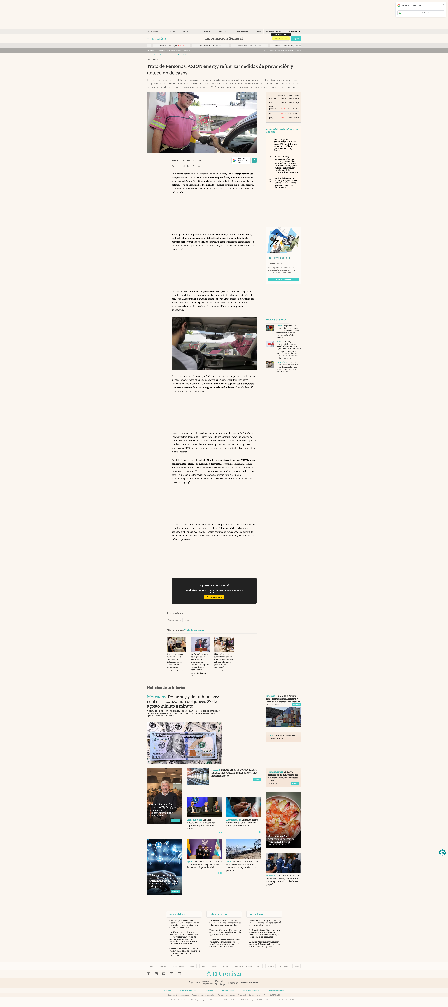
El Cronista (151, 55)
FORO (259, 32)
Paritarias (270, 966)
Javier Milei (205, 32)
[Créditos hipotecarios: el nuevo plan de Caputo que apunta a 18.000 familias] (204, 807)
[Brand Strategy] (220, 983)
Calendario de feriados (243, 966)
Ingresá (296, 39)
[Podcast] (233, 983)
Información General (167, 55)
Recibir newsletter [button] (284, 279)
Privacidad (242, 995)
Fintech (203, 966)
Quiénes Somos (228, 990)
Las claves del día (279, 257)
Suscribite (209, 990)
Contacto (167, 990)
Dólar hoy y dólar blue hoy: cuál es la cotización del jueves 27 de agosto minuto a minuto (210, 50)
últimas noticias (154, 32)
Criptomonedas (178, 966)
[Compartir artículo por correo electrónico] (194, 166)
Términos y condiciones (226, 995)
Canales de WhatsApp (188, 990)
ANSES (296, 966)
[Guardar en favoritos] (254, 160)
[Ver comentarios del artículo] (199, 166)
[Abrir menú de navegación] (148, 38)
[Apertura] (194, 983)
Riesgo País (223, 32)
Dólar (172, 32)
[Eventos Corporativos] (207, 983)
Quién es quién (242, 32)
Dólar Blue (163, 966)
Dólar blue (187, 32)
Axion (187, 620)
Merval (214, 966)
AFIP (259, 966)
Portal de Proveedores (251, 990)
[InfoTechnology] (249, 983)
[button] (442, 852)
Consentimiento (255, 995)
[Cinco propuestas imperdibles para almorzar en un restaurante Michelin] (283, 820)
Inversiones (284, 966)
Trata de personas (185, 55)
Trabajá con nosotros (276, 990)
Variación (281, 95)
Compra (296, 95)
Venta (290, 95)
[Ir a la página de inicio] (159, 38)
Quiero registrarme (214, 597)
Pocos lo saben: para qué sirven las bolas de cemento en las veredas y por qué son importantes (286, 182)
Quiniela (226, 966)
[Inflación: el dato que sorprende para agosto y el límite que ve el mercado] (243, 807)
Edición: (292, 31)
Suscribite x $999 (281, 38)
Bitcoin (192, 966)
